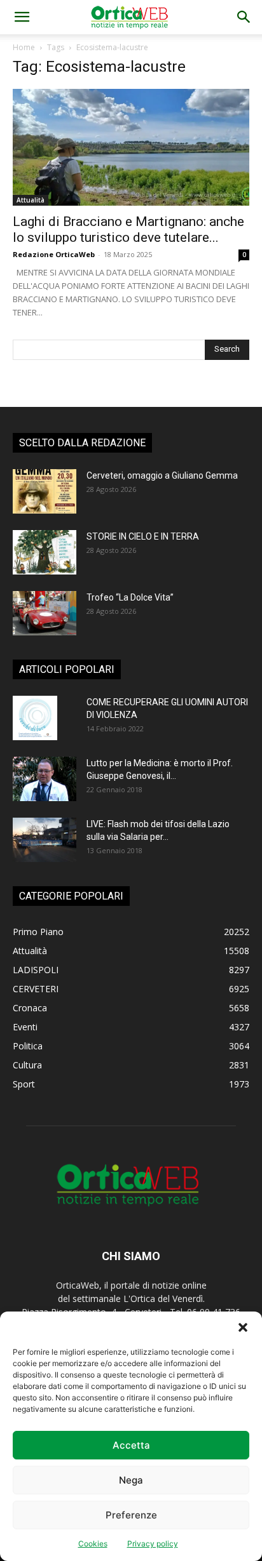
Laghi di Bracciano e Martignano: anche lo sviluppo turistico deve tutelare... (128, 229)
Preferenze (131, 1515)
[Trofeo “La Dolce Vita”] (44, 613)
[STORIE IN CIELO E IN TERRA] (44, 552)
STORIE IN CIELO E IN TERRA (142, 536)
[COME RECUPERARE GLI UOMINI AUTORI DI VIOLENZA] (35, 718)
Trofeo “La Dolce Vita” (130, 597)
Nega (131, 1480)
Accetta (131, 1445)
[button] (243, 1327)
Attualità (31, 200)
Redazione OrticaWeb (54, 254)
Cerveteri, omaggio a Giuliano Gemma (162, 475)
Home (24, 47)
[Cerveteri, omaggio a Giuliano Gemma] (44, 491)
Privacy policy (152, 1543)
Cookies (92, 1543)
